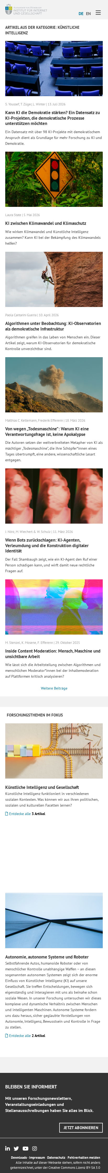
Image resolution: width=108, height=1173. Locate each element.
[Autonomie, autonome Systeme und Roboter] (54, 920)
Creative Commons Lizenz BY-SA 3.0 (74, 1167)
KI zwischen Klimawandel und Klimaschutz (45, 223)
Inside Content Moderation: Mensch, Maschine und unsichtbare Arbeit (52, 653)
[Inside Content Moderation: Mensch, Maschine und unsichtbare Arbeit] (54, 606)
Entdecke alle (26, 813)
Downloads (19, 1157)
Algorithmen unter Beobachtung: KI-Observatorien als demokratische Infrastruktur (53, 326)
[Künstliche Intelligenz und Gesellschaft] (54, 750)
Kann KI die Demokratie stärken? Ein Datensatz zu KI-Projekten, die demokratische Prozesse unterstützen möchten (52, 118)
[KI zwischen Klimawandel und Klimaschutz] (54, 178)
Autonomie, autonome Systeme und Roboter (47, 957)
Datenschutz (56, 1157)
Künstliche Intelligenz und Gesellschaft (42, 787)
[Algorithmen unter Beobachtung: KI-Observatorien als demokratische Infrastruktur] (54, 279)
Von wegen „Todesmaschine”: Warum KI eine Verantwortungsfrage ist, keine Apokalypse (47, 431)
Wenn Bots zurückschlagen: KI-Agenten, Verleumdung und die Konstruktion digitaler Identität (47, 545)
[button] (81, 1128)
